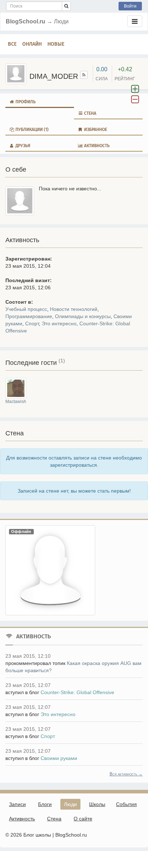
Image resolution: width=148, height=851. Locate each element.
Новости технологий (73, 309)
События (126, 804)
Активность (96, 145)
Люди (70, 804)
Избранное (95, 129)
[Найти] (66, 6)
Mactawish (15, 401)
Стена (89, 113)
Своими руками (59, 758)
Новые (55, 44)
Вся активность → (126, 774)
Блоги (45, 804)
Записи (17, 804)
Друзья (22, 145)
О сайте (83, 818)
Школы (97, 804)
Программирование (28, 316)
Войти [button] (130, 6)
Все (12, 44)
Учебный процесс (26, 309)
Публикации (31, 129)
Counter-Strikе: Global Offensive (77, 692)
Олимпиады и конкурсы (83, 316)
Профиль (25, 101)
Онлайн (32, 44)
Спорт (32, 323)
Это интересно (59, 323)
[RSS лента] (84, 75)
